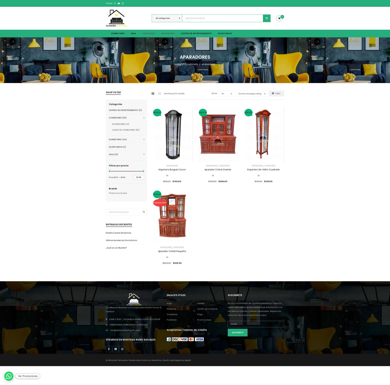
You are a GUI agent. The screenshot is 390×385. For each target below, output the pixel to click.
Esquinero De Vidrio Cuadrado (263, 169)
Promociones (204, 319)
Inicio (169, 303)
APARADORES (172, 166)
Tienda (200, 303)
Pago (200, 314)
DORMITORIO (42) (118, 139)
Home (178, 64)
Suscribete (238, 332)
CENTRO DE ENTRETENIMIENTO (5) (125, 110)
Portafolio (172, 319)
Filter (138, 177)
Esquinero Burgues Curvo (172, 169)
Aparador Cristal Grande (218, 169)
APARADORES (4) (120, 124)
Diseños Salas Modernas (118, 232)
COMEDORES (191, 64)
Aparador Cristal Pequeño (172, 251)
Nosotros (171, 308)
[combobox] (167, 18)
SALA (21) (113, 154)
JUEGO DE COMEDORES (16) (126, 129)
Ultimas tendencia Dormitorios (121, 240)
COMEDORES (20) (118, 117)
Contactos (172, 314)
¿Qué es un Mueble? (116, 247)
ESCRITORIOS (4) (117, 146)
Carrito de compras (207, 308)
